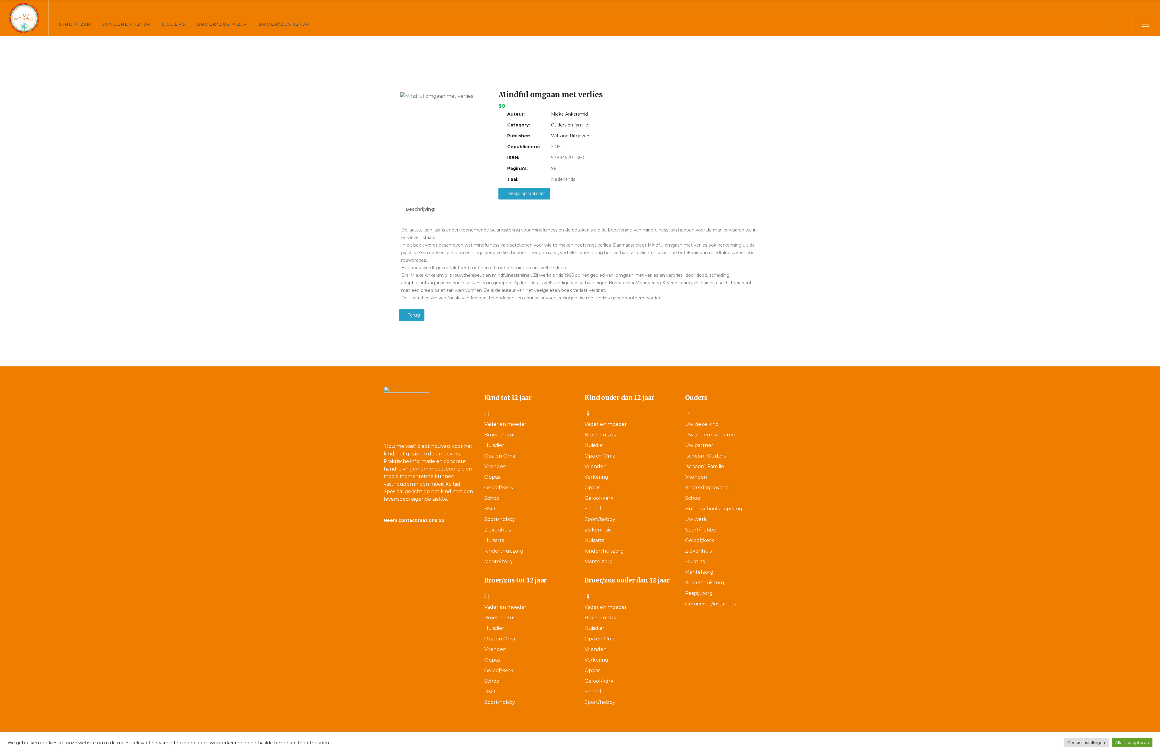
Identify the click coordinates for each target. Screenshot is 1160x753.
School (492, 498)
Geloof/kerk (498, 487)
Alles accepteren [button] (1132, 742)
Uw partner (699, 445)
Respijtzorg (699, 593)
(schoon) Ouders (705, 456)
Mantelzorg (498, 561)
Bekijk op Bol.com (526, 193)
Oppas (492, 477)
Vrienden (495, 466)
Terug (413, 315)
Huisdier (494, 445)
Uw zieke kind (702, 424)
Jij (486, 413)
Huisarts (494, 540)
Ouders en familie (569, 125)
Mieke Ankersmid (569, 114)
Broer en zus (499, 435)
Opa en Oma (499, 456)
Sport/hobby (499, 519)
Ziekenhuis (497, 530)
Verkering (596, 477)
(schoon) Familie (704, 466)
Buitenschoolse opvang (713, 509)
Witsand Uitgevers (570, 136)
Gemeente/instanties (710, 604)
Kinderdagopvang (707, 487)
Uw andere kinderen (710, 435)
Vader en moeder (505, 424)
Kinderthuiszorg (504, 551)
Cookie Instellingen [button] (1086, 742)
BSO (489, 509)
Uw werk (696, 519)
